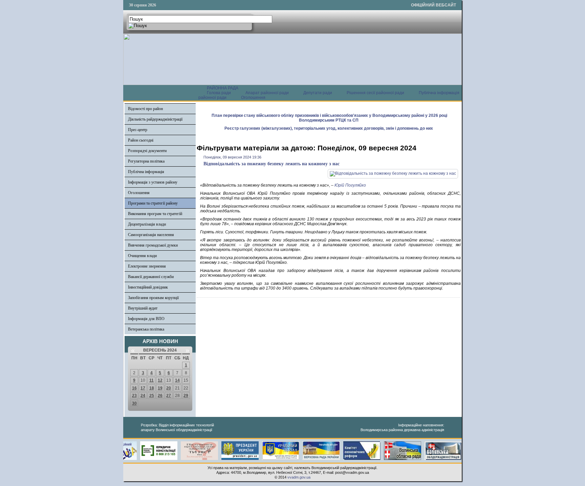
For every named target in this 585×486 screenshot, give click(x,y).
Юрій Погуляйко (350, 185)
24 (142, 395)
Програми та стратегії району (153, 203)
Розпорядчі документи (147, 150)
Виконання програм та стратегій (155, 213)
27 (168, 395)
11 (151, 380)
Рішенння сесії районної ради (375, 92)
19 (160, 388)
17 (142, 388)
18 (151, 388)
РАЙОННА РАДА (222, 88)
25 (151, 395)
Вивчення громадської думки (153, 245)
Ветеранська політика (146, 329)
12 (160, 380)
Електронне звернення (147, 266)
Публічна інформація (146, 171)
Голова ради (219, 92)
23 (134, 395)
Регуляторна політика (146, 161)
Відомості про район (145, 108)
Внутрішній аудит (142, 308)
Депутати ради (317, 92)
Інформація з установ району (152, 182)
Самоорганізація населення (151, 234)
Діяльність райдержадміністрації (155, 119)
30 (134, 403)
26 (160, 395)
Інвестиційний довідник (148, 287)
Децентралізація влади (147, 224)
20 (168, 388)
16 (134, 388)
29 (185, 395)
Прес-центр (137, 129)
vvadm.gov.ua (298, 477)
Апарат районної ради (267, 92)
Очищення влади (142, 255)
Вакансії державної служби (151, 276)
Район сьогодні (140, 140)
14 (177, 380)
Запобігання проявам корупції (153, 297)
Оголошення (253, 97)
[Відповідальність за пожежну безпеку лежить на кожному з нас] (393, 173)
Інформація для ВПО (146, 318)
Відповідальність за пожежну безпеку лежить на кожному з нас (271, 163)
